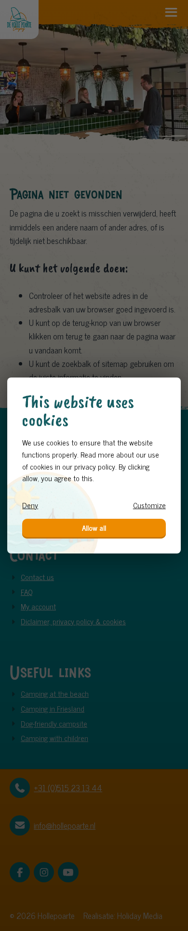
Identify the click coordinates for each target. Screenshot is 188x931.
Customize (149, 505)
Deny (30, 505)
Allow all (94, 528)
